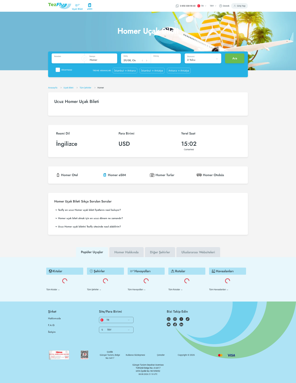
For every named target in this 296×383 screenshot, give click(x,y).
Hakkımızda (54, 318)
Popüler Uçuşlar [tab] (92, 252)
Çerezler (161, 355)
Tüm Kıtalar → (53, 289)
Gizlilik (110, 352)
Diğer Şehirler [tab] (160, 252)
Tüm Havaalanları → (218, 289)
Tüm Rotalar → (175, 289)
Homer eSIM (117, 175)
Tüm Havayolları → (137, 289)
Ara (234, 58)
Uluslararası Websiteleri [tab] (198, 252)
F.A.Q (51, 325)
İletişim (52, 332)
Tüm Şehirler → (94, 289)
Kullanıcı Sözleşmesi (135, 355)
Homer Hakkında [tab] (126, 252)
